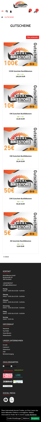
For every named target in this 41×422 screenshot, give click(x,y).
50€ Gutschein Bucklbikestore (20, 199)
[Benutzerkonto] (11, 11)
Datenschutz (6, 349)
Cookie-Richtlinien (31, 415)
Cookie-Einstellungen (14, 418)
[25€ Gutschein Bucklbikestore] (20, 139)
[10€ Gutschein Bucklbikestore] (20, 97)
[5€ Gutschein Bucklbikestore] (20, 224)
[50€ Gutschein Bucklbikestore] (20, 181)
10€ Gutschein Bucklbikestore (21, 114)
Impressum (6, 347)
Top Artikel (6, 331)
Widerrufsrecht (7, 335)
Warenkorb (6, 328)
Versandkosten (7, 333)
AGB (4, 352)
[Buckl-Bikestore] (20, 4)
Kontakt (5, 345)
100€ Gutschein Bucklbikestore (20, 71)
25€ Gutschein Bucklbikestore (21, 156)
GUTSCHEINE (9, 17)
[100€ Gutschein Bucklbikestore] (20, 54)
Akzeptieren (35, 418)
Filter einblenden (32, 37)
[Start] (2, 17)
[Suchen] (6, 11)
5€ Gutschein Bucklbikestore (20, 241)
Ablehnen (26, 418)
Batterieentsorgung (8, 354)
